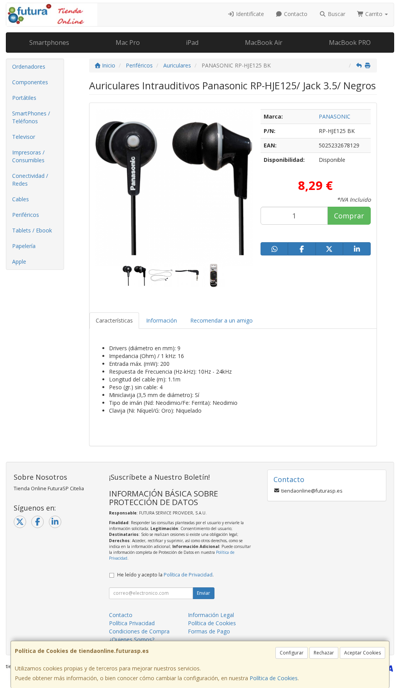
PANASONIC (334, 116)
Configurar (292, 652)
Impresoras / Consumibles (28, 156)
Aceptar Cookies (362, 652)
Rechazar (324, 652)
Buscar (335, 14)
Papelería (24, 246)
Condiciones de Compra (139, 631)
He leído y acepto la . (165, 574)
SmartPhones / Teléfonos (31, 117)
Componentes (30, 82)
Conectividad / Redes (30, 179)
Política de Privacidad (188, 574)
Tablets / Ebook (32, 230)
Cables (20, 199)
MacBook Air (263, 42)
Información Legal (211, 615)
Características (114, 320)
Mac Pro (128, 42)
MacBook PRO (350, 42)
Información (161, 320)
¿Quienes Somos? (131, 639)
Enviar (203, 593)
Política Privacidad (132, 623)
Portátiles (24, 97)
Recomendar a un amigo (221, 320)
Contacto (294, 14)
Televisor (23, 136)
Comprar (349, 215)
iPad (192, 42)
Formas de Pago (209, 631)
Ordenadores (28, 66)
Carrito (374, 14)
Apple (19, 261)
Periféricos (25, 214)
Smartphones (49, 42)
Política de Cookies (274, 678)
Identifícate (249, 14)
